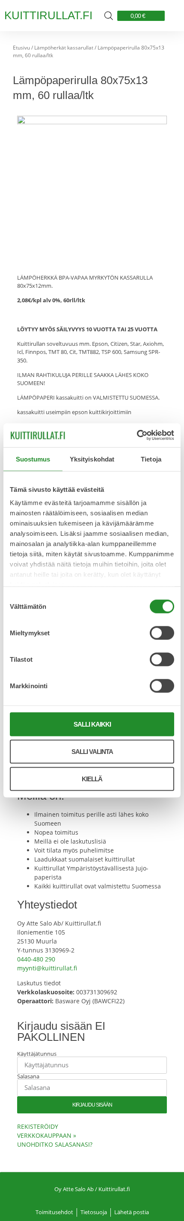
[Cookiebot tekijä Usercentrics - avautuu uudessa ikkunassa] (136, 435)
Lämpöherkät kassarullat (63, 47)
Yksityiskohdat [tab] (92, 458)
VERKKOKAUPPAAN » (46, 1135)
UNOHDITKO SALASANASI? (54, 1144)
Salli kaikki (92, 723)
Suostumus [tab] (33, 458)
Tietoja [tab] (151, 458)
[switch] (162, 633)
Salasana (28, 1076)
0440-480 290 (36, 959)
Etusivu (21, 47)
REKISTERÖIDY (37, 1126)
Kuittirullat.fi (48, 15)
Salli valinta (92, 751)
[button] (172, 16)
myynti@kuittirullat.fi (47, 968)
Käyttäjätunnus (36, 1054)
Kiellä (92, 778)
